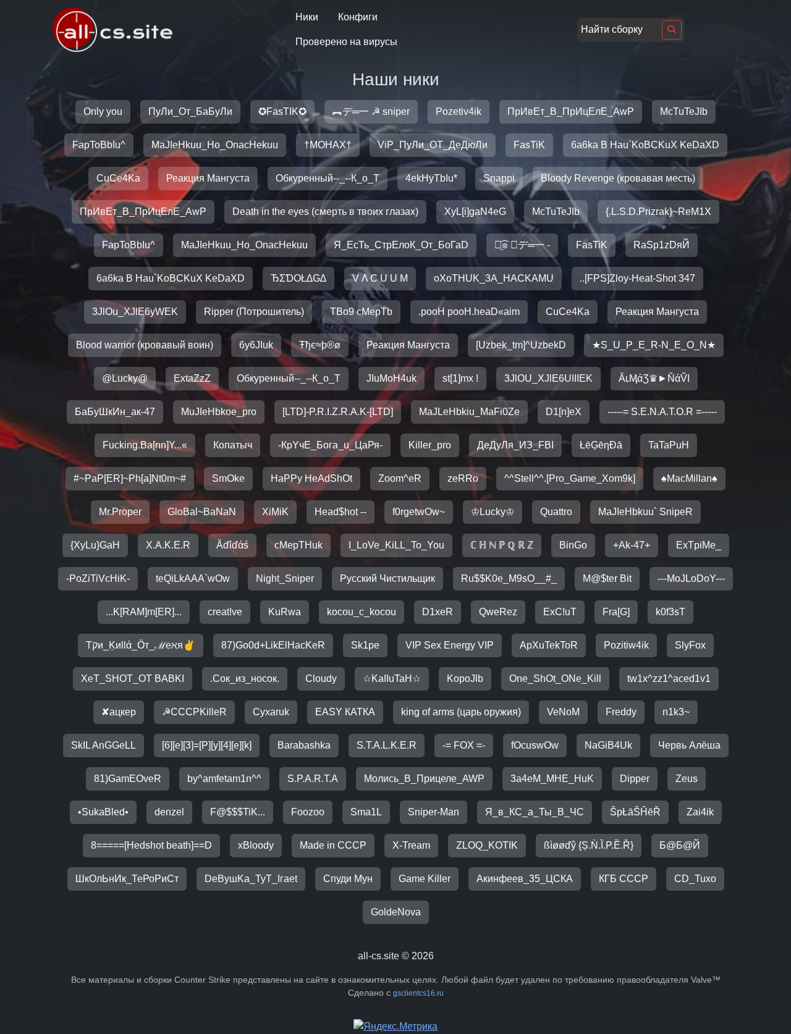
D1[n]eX (564, 411)
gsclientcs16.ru (418, 993)
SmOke (228, 478)
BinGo (573, 545)
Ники (306, 17)
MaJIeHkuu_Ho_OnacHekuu (214, 145)
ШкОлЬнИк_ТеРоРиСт (127, 878)
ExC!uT (560, 612)
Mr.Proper (120, 511)
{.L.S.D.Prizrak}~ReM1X (658, 211)
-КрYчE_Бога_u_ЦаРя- (330, 445)
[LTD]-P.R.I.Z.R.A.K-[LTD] (337, 411)
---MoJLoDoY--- (691, 578)
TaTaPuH (668, 445)
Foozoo (307, 812)
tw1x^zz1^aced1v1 (669, 678)
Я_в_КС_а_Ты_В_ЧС (534, 812)
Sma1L (366, 812)
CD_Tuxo (695, 878)
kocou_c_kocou (361, 612)
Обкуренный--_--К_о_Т (327, 178)
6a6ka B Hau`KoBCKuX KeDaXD (645, 145)
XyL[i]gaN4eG (475, 211)
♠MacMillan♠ (689, 478)
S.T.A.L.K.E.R (387, 745)
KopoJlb (465, 678)
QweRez (498, 612)
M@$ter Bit (607, 578)
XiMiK (275, 511)
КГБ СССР (623, 878)
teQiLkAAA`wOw (193, 578)
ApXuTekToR (549, 645)
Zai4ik (700, 812)
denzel (169, 812)
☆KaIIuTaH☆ (392, 678)
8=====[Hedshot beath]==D (151, 845)
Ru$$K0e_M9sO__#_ (509, 578)
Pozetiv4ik (458, 111)
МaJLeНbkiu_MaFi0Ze (469, 411)
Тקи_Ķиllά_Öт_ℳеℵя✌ (140, 645)
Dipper (634, 778)
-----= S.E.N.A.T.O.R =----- (662, 411)
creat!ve (225, 612)
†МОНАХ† (328, 145)
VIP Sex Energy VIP (449, 645)
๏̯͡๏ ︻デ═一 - (522, 245)
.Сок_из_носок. (244, 678)
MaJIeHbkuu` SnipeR (645, 511)
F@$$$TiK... (237, 812)
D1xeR (437, 612)
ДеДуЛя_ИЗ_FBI (515, 445)
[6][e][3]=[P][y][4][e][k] (207, 745)
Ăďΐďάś (232, 545)
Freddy (621, 712)
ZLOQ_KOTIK (487, 845)
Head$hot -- (340, 511)
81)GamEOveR (127, 778)
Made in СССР (333, 845)
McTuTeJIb (684, 111)
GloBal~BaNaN (201, 511)
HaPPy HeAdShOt (311, 478)
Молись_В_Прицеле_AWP (424, 778)
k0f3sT (670, 612)
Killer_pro (429, 445)
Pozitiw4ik (626, 645)
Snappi (499, 178)
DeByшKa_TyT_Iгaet (251, 878)
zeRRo (462, 478)
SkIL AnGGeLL (103, 745)
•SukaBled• (103, 812)
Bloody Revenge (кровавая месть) (618, 178)
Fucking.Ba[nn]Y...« (145, 445)
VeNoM (563, 712)
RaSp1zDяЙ (661, 245)
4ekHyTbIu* (431, 178)
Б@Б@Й (679, 845)
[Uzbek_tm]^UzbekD (521, 345)
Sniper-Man (433, 812)
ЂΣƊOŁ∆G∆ (298, 278)
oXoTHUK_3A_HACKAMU (494, 278)
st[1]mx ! (460, 378)
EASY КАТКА (345, 712)
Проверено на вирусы (346, 41)
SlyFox (690, 645)
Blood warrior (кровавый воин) (144, 345)
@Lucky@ (125, 378)
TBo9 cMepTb (361, 311)
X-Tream (411, 845)
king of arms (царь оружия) (461, 712)
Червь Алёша (689, 745)
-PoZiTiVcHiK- (98, 578)
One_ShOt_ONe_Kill (555, 678)
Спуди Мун (348, 878)
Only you (102, 111)
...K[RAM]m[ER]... (144, 612)
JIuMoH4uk (391, 378)
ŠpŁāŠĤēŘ (635, 812)
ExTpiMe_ (698, 545)
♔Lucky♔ (492, 511)
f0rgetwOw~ (418, 511)
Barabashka (304, 745)
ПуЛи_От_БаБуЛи (190, 111)
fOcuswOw (535, 745)
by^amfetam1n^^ (224, 778)
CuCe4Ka (118, 178)
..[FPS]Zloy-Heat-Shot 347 (637, 278)
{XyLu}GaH (95, 545)
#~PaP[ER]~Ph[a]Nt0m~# (130, 478)
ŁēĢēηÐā (601, 445)
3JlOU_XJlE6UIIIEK (548, 378)
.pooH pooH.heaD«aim (469, 311)
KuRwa (284, 612)
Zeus (686, 778)
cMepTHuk (298, 545)
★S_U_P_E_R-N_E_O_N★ (654, 345)
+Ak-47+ (631, 545)
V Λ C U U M (380, 278)
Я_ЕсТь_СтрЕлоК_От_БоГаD (401, 245)
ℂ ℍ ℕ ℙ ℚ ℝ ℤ (501, 545)
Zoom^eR (399, 478)
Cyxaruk (271, 712)
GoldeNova (396, 912)
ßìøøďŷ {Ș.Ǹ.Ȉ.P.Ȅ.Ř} (588, 845)
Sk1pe (365, 645)
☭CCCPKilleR (194, 712)
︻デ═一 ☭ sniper (371, 111)
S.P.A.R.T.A (312, 778)
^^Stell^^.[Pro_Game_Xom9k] (569, 478)
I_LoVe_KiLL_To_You (396, 545)
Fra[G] (616, 612)
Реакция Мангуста (208, 178)
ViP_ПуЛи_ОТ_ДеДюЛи (433, 145)
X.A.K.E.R (168, 545)
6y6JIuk (256, 345)
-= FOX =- (463, 745)
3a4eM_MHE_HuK (552, 778)
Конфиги (358, 17)
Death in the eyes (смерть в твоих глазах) (325, 211)
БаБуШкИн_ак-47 (115, 411)
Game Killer (424, 878)
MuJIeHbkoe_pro (218, 411)
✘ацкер (118, 712)
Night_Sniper (285, 578)
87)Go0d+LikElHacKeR (273, 645)
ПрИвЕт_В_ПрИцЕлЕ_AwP (570, 111)
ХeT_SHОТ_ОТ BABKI (132, 678)
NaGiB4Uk (608, 745)
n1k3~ (676, 712)
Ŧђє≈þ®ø (320, 345)
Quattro (556, 511)
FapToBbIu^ (98, 145)
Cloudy (321, 678)
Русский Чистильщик (387, 578)
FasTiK (529, 145)
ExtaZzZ (192, 378)
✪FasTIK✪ (282, 111)
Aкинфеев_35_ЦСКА (524, 878)
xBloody (256, 845)
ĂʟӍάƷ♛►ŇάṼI (654, 378)
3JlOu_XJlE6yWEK (135, 311)
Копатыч (232, 445)
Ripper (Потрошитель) (254, 311)
